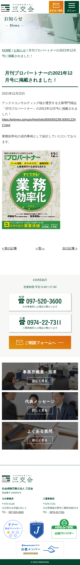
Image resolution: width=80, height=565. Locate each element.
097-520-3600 (16, 512)
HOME (6, 50)
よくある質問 (40, 435)
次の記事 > (69, 248)
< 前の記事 (9, 248)
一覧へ (40, 248)
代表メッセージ (40, 405)
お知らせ (20, 50)
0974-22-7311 (57, 512)
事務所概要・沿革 (40, 376)
